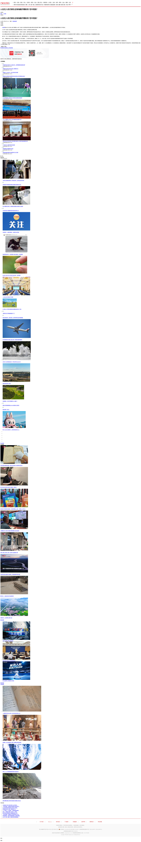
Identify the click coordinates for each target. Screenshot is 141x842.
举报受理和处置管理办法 (77, 832)
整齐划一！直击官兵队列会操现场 (7, 596)
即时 (15, 2)
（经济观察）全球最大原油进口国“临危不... (11, 806)
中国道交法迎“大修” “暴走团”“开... (9, 809)
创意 (57, 4)
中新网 (3, 27)
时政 (18, 2)
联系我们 (58, 821)
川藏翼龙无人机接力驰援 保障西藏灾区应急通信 (9, 530)
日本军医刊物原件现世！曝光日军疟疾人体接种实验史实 (11, 465)
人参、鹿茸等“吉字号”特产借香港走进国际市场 (12, 119)
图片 (64, 4)
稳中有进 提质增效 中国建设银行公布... (10, 813)
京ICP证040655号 (55, 829)
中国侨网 (45, 2)
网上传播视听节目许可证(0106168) (45, 829)
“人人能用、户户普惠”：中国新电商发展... (11, 810)
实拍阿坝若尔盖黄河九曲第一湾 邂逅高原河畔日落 (10, 574)
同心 (25, 2)
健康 (67, 2)
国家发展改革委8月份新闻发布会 (9, 660)
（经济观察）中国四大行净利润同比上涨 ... (11, 814)
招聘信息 (92, 821)
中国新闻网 (14, 21)
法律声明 (83, 821)
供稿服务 (75, 821)
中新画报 (2, 684)
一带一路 (30, 4)
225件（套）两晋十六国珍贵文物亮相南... (11, 817)
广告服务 (66, 821)
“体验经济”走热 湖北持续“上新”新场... (10, 805)
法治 (63, 2)
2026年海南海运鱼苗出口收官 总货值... (10, 807)
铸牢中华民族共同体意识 (19, 4)
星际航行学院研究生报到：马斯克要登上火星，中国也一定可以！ (13, 509)
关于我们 (42, 821)
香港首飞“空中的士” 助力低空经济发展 (10, 72)
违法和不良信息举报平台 (56, 832)
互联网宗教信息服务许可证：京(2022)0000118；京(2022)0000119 (91, 829)
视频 (62, 4)
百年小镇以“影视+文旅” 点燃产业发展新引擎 (9, 552)
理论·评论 (40, 2)
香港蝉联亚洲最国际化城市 (8, 148)
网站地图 (100, 821)
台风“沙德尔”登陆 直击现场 (8, 640)
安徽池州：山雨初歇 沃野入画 (6, 617)
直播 (59, 4)
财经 (21, 2)
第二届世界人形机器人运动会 (8, 680)
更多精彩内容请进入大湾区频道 (6, 47)
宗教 (26, 4)
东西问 (28, 2)
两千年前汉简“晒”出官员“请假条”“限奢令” (8, 487)
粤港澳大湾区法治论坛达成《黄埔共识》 (11, 68)
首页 (1, 13)
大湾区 (49, 2)
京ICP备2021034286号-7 (75, 829)
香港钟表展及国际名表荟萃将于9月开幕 (10, 152)
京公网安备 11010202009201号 (65, 829)
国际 (32, 2)
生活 (70, 2)
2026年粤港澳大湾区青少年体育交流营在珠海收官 (12, 97)
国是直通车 (52, 4)
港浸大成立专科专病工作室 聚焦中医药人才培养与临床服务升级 (15, 141)
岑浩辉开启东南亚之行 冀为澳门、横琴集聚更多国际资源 (14, 64)
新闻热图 (2, 682)
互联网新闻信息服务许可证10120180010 (70, 831)
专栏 (67, 4)
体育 (57, 2)
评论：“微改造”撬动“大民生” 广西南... (10, 811)
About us (50, 821)
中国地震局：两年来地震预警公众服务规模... (11, 815)
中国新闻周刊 (47, 4)
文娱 (54, 2)
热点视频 (2, 443)
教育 (60, 2)
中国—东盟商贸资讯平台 (37, 4)
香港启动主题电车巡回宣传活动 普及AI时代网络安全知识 (14, 76)
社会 (35, 2)
